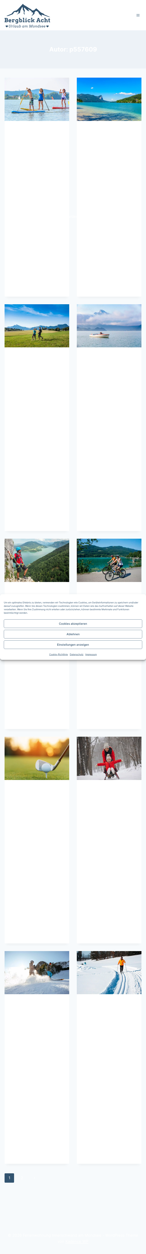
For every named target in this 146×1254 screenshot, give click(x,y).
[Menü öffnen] (137, 15)
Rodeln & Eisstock (109, 795)
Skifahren (25, 1010)
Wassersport (30, 136)
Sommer (19, 129)
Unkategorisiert (99, 1002)
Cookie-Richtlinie (58, 654)
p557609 (26, 146)
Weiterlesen (27, 288)
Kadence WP (76, 1241)
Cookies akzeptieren (73, 623)
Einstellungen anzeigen (73, 644)
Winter (91, 788)
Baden (94, 136)
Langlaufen (100, 1010)
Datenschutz (76, 654)
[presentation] (37, 99)
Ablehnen (73, 634)
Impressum (91, 654)
